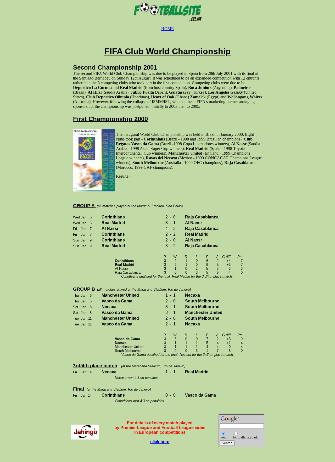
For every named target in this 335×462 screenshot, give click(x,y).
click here (159, 442)
